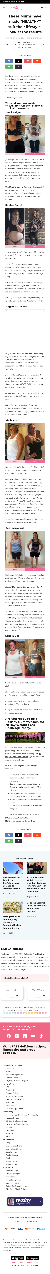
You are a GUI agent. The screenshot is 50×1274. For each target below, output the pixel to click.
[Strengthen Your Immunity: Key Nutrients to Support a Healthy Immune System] (13, 907)
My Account (8, 1167)
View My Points (13, 1183)
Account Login (12, 1170)
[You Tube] (33, 1036)
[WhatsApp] (9, 67)
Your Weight (38, 990)
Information (8, 1084)
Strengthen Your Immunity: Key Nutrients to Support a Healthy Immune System (12, 922)
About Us (10, 1068)
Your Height (11, 990)
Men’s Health (11, 1161)
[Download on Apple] (17, 1258)
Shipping (10, 1102)
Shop (8, 1142)
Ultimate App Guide (14, 1108)
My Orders (10, 1177)
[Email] (18, 67)
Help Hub (10, 1105)
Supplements (11, 1152)
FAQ (8, 1087)
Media (8, 1071)
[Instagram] (16, 1036)
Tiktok (9, 1136)
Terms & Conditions (14, 1096)
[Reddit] (37, 61)
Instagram (10, 1127)
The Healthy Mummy (12, 1065)
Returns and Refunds (15, 1099)
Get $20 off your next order (17, 1186)
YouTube (9, 1133)
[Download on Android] (32, 1258)
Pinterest (10, 1130)
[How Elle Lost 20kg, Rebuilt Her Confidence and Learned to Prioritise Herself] (13, 868)
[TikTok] (41, 1036)
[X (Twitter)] (18, 61)
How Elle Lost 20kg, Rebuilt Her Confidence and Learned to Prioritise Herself (13, 883)
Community (8, 1111)
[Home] (19, 42)
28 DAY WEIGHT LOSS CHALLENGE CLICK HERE (23, 817)
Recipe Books (12, 1155)
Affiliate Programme (14, 1074)
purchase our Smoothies (24, 821)
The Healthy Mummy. (21, 510)
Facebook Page (12, 1118)
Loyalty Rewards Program (17, 1080)
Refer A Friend (12, 1077)
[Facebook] (9, 61)
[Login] (42, 7)
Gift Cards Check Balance (17, 1189)
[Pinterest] (28, 61)
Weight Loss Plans (14, 1146)
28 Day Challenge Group (16, 1121)
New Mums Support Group (17, 1124)
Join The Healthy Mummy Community (22, 1115)
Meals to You (11, 1164)
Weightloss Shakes (14, 1149)
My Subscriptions (13, 1180)
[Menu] (4, 7)
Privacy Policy (12, 1093)
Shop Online (8, 1139)
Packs (8, 1158)
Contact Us (10, 1090)
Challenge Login (13, 1173)
